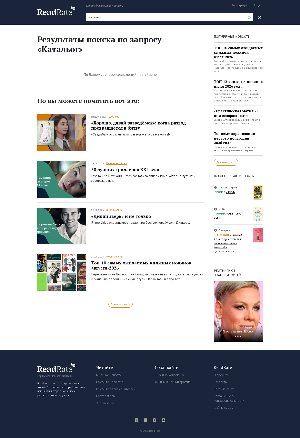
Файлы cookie (223, 407)
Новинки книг (114, 256)
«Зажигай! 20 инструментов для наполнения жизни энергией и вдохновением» (228, 243)
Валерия (224, 230)
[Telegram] (154, 420)
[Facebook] (136, 420)
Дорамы (114, 116)
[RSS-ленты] (163, 420)
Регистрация (240, 5)
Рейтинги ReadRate (109, 382)
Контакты (220, 382)
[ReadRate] (56, 10)
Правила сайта (224, 389)
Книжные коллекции (169, 375)
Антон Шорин (228, 187)
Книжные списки (116, 163)
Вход (257, 5)
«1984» (230, 192)
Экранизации (114, 210)
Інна (222, 209)
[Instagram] (145, 420)
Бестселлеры (105, 396)
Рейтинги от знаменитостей (116, 389)
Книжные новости (108, 375)
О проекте (221, 375)
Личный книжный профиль (173, 382)
